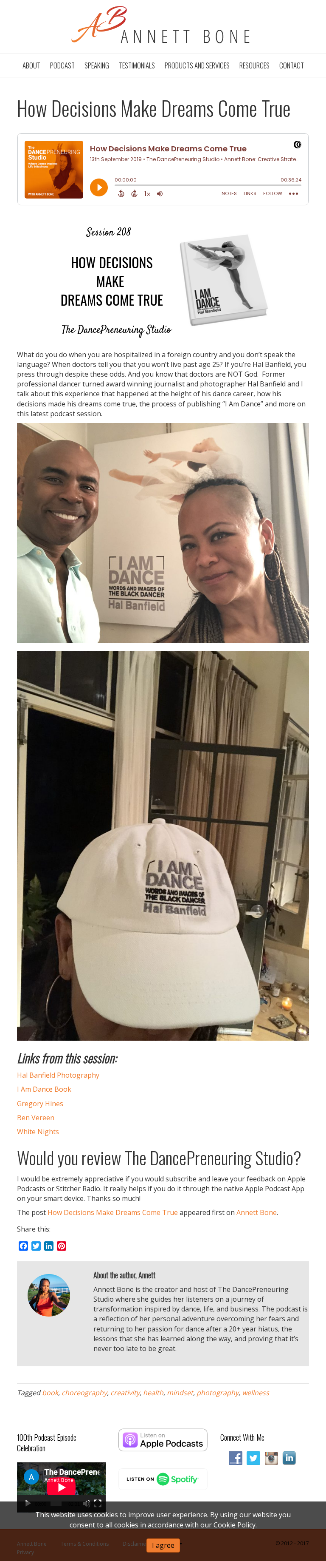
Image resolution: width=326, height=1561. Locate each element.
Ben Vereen (35, 1117)
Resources (254, 65)
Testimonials (137, 65)
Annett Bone (256, 1212)
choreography (84, 1392)
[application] (61, 1487)
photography (218, 1392)
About (31, 65)
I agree (163, 1545)
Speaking (96, 65)
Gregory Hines (40, 1103)
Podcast (62, 65)
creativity (125, 1392)
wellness (255, 1392)
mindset (180, 1392)
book (50, 1392)
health (153, 1392)
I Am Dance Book (44, 1089)
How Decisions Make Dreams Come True (113, 1212)
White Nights (38, 1131)
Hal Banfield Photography (58, 1075)
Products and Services (197, 65)
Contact (291, 65)
